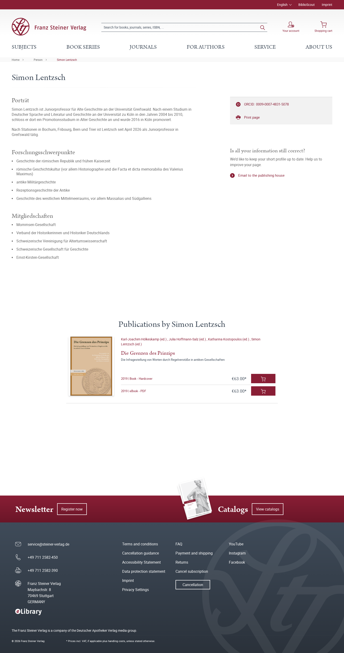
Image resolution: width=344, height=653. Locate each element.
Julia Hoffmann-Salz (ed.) (188, 339)
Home (15, 59)
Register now (72, 509)
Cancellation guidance (140, 553)
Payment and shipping (194, 553)
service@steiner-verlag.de (48, 544)
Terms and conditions (140, 544)
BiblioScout (306, 4)
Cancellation (193, 584)
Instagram (237, 553)
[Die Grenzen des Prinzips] (91, 366)
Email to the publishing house (261, 175)
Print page (252, 117)
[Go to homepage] (49, 27)
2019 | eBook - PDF (133, 391)
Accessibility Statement (141, 562)
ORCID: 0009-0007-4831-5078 (266, 104)
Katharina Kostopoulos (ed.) (229, 339)
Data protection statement (143, 571)
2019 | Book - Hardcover (136, 378)
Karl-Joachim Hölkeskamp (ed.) (144, 339)
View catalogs (267, 509)
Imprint (327, 4)
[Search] (262, 27)
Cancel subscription (192, 571)
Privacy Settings (135, 589)
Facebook (237, 562)
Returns (182, 562)
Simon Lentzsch (67, 59)
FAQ (179, 544)
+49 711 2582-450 (43, 557)
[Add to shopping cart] (263, 378)
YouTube (236, 544)
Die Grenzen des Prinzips (148, 353)
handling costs (116, 641)
